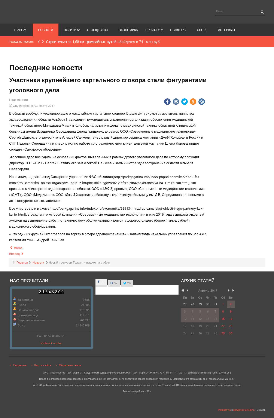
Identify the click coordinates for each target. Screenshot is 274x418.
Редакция (20, 365)
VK (115, 283)
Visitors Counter (51, 343)
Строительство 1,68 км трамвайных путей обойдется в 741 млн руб (103, 41)
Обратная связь (70, 365)
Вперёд (15, 253)
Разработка (224, 410)
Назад (17, 247)
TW (129, 283)
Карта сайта (42, 365)
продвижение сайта (244, 410)
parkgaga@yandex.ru (199, 372)
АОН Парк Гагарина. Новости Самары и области (48, 11)
